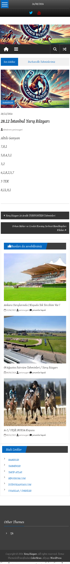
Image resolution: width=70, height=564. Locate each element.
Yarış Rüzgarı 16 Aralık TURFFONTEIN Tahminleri (30, 215)
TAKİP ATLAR (15, 472)
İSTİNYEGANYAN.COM (19, 484)
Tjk (11, 533)
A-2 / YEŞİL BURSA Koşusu (19, 430)
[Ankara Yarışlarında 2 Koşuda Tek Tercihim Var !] (35, 277)
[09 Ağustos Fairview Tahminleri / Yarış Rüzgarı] (35, 339)
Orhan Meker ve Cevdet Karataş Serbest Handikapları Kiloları (39, 228)
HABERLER (13, 460)
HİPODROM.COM (16, 478)
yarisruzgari (24, 310)
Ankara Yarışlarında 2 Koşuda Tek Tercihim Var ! (32, 305)
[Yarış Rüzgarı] (35, 34)
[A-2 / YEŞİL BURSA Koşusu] (35, 402)
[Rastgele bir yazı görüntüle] (64, 49)
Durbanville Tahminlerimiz (41, 62)
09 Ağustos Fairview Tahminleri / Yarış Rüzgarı (31, 367)
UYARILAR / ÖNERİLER (20, 491)
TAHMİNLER (7, 102)
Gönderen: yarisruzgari (13, 129)
